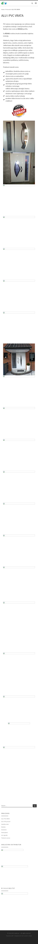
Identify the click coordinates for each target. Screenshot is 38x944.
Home (3, 9)
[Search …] (35, 805)
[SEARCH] (16, 805)
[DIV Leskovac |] (4, 3)
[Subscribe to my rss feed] (19, 940)
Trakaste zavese (5, 838)
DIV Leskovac (15, 933)
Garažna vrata (5, 824)
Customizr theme (28, 935)
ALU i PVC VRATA (5, 819)
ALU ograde (4, 835)
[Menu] (36, 3)
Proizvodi (8, 9)
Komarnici (4, 830)
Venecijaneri (4, 832)
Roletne (3, 827)
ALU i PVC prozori (5, 821)
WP (12, 935)
